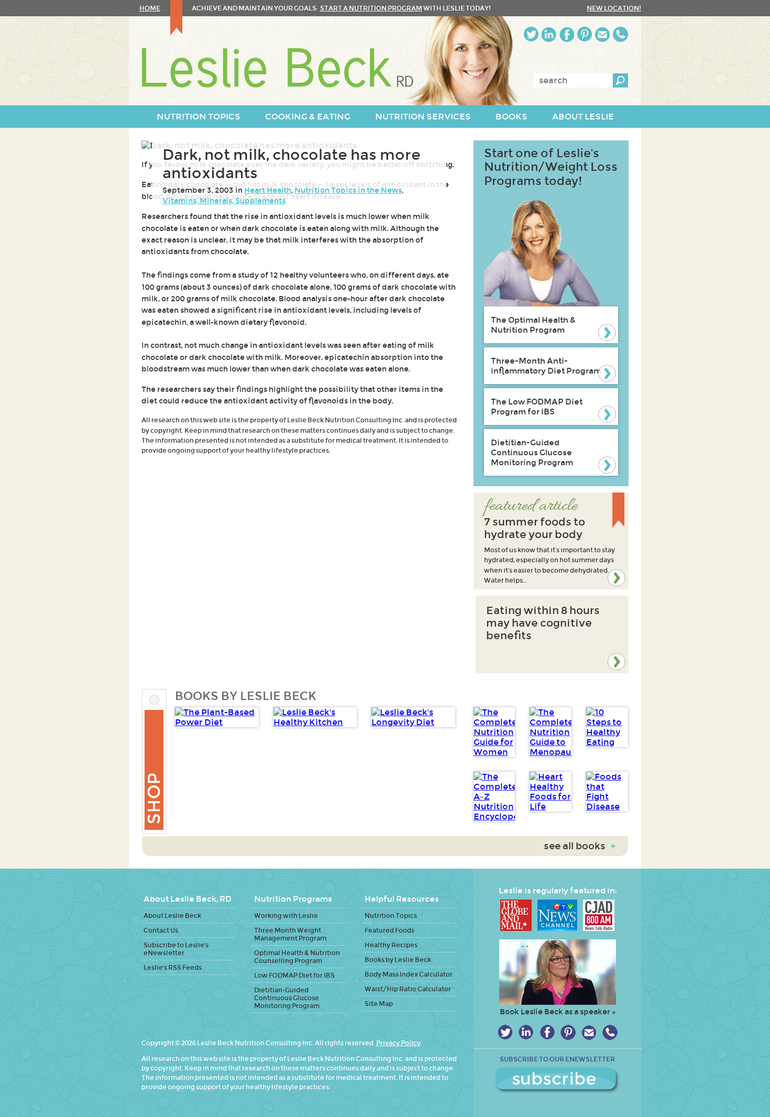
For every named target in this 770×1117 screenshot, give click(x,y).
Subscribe (557, 1080)
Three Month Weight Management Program (290, 934)
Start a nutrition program (371, 8)
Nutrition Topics (391, 915)
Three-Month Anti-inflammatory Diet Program (546, 366)
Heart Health (267, 190)
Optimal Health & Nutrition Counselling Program (297, 957)
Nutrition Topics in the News (348, 190)
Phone (620, 34)
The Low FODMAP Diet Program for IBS (536, 407)
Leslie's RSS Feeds (173, 967)
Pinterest (584, 34)
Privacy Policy (398, 1043)
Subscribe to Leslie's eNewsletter (176, 949)
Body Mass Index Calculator (409, 974)
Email (602, 34)
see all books (579, 846)
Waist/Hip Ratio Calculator (408, 989)
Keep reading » (551, 540)
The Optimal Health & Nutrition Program (533, 325)
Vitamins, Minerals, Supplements (223, 200)
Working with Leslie (286, 915)
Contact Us (161, 930)
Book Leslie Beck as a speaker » (557, 1011)
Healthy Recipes (391, 945)
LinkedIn (549, 34)
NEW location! (614, 8)
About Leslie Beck (172, 915)
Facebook (566, 34)
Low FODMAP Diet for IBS (294, 975)
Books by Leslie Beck (398, 959)
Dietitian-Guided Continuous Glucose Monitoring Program (532, 452)
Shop (155, 761)
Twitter (531, 34)
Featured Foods (389, 930)
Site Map (379, 1004)
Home (149, 8)
